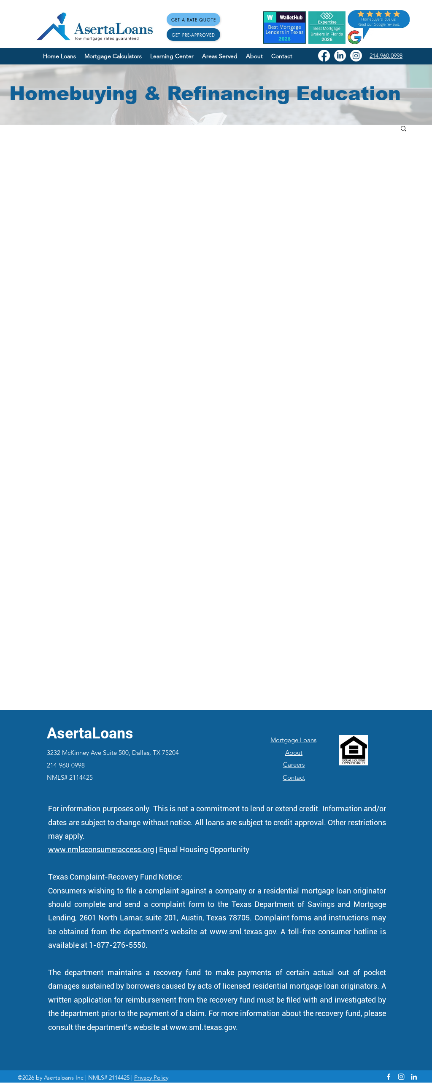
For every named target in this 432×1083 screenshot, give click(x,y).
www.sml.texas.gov (243, 931)
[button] (404, 129)
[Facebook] (324, 56)
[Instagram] (356, 56)
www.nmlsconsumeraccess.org (101, 849)
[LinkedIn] (340, 56)
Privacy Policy (151, 1077)
